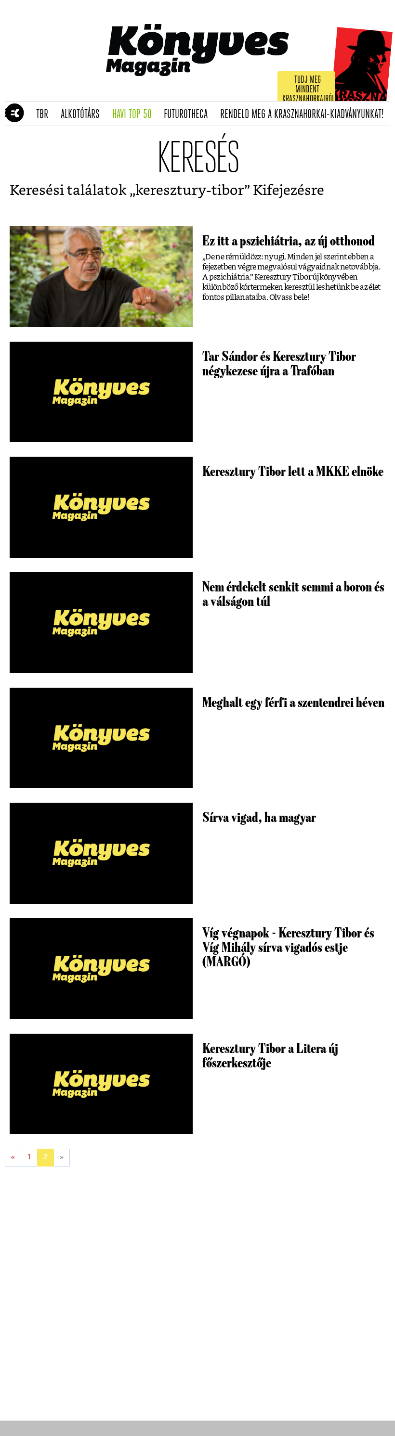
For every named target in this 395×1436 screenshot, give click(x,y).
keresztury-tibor (189, 191)
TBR (45, 114)
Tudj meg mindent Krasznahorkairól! (309, 89)
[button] (10, 113)
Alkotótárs (83, 114)
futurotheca (189, 114)
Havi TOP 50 (135, 114)
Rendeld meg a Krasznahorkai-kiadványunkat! (305, 114)
